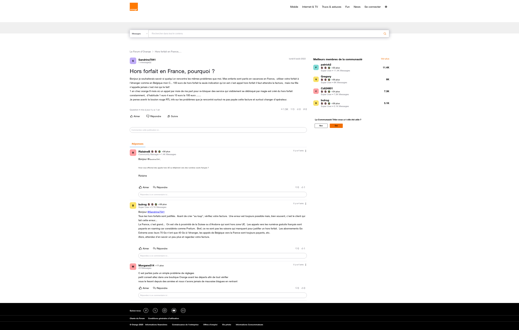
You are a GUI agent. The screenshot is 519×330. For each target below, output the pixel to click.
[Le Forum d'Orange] (134, 7)
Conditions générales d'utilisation (163, 318)
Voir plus (385, 59)
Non (321, 126)
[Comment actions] (306, 150)
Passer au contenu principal (14, 2)
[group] (284, 109)
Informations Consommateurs (249, 324)
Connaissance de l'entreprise (185, 324)
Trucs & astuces (331, 6)
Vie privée (226, 324)
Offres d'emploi (210, 324)
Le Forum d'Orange (140, 51)
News (357, 6)
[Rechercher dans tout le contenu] (384, 33)
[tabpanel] (218, 224)
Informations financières (156, 324)
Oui (336, 126)
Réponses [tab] (137, 144)
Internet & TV (310, 6)
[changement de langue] (386, 7)
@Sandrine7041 (156, 211)
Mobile (294, 6)
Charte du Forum (137, 318)
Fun (347, 6)
